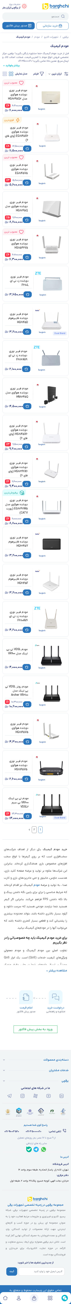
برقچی (66, 37)
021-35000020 (33, 1131)
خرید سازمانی (50, 26)
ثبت (11, 1271)
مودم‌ (37, 885)
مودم (37, 37)
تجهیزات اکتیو (51, 37)
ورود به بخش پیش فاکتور (35, 1029)
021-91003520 (11, 1131)
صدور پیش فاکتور (16, 26)
